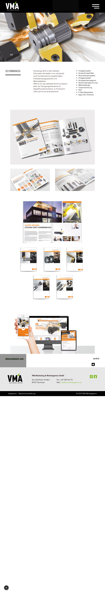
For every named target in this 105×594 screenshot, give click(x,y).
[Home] (93, 364)
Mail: (58, 382)
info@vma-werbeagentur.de (71, 382)
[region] (96, 6)
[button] (95, 6)
